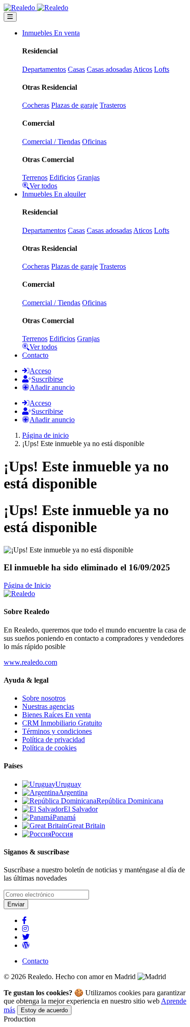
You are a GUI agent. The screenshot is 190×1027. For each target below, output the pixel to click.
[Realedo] (19, 594)
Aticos (142, 69)
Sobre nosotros (43, 698)
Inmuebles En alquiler (54, 194)
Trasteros (113, 105)
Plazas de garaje (74, 105)
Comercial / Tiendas (51, 141)
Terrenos (35, 177)
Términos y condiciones (57, 731)
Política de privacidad (53, 739)
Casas (76, 69)
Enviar (15, 904)
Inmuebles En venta (51, 33)
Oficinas (94, 141)
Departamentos (44, 69)
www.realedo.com (30, 662)
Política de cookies (49, 748)
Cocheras (35, 105)
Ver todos (43, 186)
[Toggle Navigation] (10, 17)
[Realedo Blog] (26, 945)
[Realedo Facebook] (24, 920)
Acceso (40, 371)
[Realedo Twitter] (26, 937)
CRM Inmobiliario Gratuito (62, 723)
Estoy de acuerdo (44, 1010)
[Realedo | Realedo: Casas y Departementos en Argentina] (36, 8)
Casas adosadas (109, 69)
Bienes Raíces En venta (56, 715)
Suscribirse (47, 379)
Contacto (35, 355)
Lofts (161, 69)
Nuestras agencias (48, 706)
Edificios (62, 177)
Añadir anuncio (52, 387)
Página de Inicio (27, 585)
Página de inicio (45, 435)
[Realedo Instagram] (25, 929)
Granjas (88, 177)
